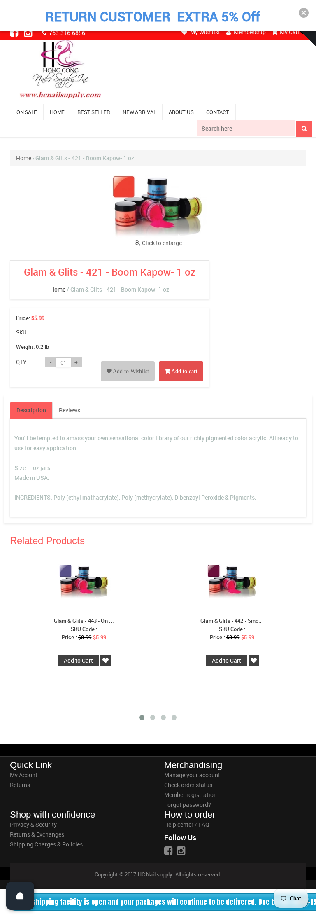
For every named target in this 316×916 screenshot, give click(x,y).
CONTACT (217, 112)
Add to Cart (78, 660)
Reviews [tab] (69, 410)
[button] (304, 13)
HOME (57, 112)
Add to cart (184, 371)
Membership (249, 32)
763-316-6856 (66, 33)
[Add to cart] (181, 362)
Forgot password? (187, 805)
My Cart (289, 32)
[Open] (20, 896)
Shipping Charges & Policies (46, 844)
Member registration (190, 795)
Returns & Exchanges (37, 834)
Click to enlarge (162, 243)
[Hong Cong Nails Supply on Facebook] (15, 32)
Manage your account (192, 775)
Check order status (188, 785)
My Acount (23, 775)
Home (23, 158)
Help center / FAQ (186, 824)
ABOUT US (181, 112)
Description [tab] (31, 410)
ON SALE (26, 112)
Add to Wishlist (130, 371)
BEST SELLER (93, 112)
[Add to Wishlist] (128, 362)
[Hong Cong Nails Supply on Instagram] (29, 32)
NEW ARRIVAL (139, 112)
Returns (20, 785)
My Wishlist (204, 32)
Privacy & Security (33, 824)
